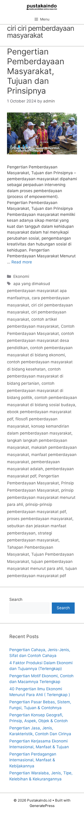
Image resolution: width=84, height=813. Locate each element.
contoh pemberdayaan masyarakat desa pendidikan (40, 340)
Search (15, 599)
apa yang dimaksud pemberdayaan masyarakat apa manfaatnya (37, 290)
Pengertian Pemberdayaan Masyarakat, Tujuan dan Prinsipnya (35, 71)
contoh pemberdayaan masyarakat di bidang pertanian (35, 376)
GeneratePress (42, 805)
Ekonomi (21, 276)
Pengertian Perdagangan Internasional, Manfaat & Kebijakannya (32, 760)
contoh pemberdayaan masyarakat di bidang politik (35, 390)
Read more (21, 262)
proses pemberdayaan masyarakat (39, 518)
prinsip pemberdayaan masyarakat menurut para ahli (41, 497)
